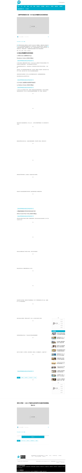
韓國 (34, 6)
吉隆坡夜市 (51, 466)
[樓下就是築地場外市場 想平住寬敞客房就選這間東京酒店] (54, 350)
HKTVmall (23, 440)
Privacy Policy (62, 462)
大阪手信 (32, 471)
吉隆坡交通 (60, 466)
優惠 (20, 435)
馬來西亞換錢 (33, 466)
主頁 (18, 6)
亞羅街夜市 (55, 466)
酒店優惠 (42, 6)
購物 (24, 41)
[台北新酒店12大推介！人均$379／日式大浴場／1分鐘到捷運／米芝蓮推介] (54, 375)
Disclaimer (58, 462)
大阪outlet (18, 471)
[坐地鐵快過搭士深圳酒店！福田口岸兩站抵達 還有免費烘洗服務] (54, 358)
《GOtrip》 (50, 455)
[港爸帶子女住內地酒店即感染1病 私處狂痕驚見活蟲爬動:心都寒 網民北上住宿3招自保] (54, 347)
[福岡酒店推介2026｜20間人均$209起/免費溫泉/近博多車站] (54, 354)
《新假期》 (46, 455)
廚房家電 (32, 440)
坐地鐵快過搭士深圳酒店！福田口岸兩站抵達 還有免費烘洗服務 (61, 359)
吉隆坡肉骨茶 (28, 466)
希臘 (18, 45)
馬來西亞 (38, 6)
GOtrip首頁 (19, 41)
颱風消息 (56, 6)
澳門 (24, 6)
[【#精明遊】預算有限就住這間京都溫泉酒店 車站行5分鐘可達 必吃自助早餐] (54, 371)
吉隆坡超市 (23, 466)
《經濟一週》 (44, 456)
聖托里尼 (31, 377)
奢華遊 (52, 6)
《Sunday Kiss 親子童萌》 (37, 456)
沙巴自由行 (20, 467)
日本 (21, 6)
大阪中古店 (45, 471)
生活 (22, 41)
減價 (36, 440)
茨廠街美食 (47, 466)
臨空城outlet (23, 471)
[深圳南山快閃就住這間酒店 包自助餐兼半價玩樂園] (54, 333)
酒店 (35, 377)
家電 (28, 440)
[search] (64, 2)
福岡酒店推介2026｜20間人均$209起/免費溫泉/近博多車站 (61, 355)
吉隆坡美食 (38, 466)
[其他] (48, 37)
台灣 (31, 6)
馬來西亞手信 (42, 466)
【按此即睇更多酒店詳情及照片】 (25, 60)
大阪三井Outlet (27, 471)
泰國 (28, 6)
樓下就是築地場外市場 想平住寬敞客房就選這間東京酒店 (61, 350)
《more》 (32, 456)
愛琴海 (26, 377)
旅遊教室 (61, 6)
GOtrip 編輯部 (21, 36)
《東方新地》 (60, 455)
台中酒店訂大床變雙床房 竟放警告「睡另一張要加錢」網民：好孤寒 (61, 380)
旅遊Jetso (47, 6)
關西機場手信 (36, 471)
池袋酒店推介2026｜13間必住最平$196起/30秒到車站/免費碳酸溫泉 (61, 338)
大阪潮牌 (40, 471)
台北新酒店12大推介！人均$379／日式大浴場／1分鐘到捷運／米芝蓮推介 (61, 376)
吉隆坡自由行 (19, 466)
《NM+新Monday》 (55, 455)
